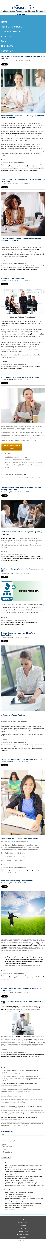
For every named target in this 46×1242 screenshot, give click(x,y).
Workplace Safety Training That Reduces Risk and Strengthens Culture (23, 1176)
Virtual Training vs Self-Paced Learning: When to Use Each (20, 1171)
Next (7, 1065)
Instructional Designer (23, 1234)
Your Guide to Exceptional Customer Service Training (21, 377)
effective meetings (13, 560)
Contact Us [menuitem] (7, 50)
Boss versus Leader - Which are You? (15, 1209)
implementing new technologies (12, 323)
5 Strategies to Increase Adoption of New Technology (19, 1200)
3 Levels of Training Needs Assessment (15, 1207)
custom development (36, 872)
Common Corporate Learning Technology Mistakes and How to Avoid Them (24, 1185)
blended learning (34, 1054)
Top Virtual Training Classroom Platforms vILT (17, 1201)
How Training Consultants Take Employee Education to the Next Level (23, 57)
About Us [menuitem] (6, 36)
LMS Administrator (33, 1056)
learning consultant (13, 166)
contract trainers (33, 265)
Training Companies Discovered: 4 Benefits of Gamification (18, 634)
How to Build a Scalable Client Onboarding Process (18, 1178)
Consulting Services (23, 1222)
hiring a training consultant (28, 166)
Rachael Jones (10, 60)
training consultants (11, 165)
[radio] (23, 1144)
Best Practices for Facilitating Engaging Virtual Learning (19, 1180)
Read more (32, 1080)
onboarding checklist (24, 558)
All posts (3, 1065)
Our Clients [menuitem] (7, 46)
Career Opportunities (10, 11)
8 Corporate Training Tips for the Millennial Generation (21, 759)
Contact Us (32, 11)
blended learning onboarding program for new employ (16, 748)
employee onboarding (13, 134)
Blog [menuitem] (3, 41)
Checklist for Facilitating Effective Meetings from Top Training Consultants (21, 489)
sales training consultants (30, 269)
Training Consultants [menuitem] (11, 26)
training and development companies (18, 746)
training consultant (11, 265)
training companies (33, 477)
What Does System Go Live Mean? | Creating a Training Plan (21, 1182)
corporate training (23, 477)
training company (34, 744)
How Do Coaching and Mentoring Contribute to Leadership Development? (24, 1198)
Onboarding (23, 1237)
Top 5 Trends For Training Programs (14, 1194)
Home (23, 1217)
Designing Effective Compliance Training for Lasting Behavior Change (23, 1169)
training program (37, 748)
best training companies (36, 746)
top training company (37, 558)
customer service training (8, 479)
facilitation (4, 560)
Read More (4, 160)
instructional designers (24, 622)
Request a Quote (22, 11)
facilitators (32, 556)
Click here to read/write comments (17, 162)
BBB (22, 624)
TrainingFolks (5, 624)
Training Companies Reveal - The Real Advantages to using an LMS (21, 989)
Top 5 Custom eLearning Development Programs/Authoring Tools (23, 957)
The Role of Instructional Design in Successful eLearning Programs (22, 1184)
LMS (8, 1056)
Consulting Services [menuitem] (11, 31)
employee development (30, 170)
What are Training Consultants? (13, 278)
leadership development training (17, 168)
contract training (30, 252)
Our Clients (23, 1225)
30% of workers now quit (16, 128)
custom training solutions (15, 170)
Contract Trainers (23, 1219)
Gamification (4, 750)
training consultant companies (20, 872)
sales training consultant (15, 269)
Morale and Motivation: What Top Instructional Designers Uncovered (23, 1203)
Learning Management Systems (18, 1056)
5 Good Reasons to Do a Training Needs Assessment (19, 1192)
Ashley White (10, 379)
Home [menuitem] (3, 22)
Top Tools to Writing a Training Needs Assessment (18, 1196)
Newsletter (40, 11)
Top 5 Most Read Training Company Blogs (17, 881)
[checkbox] (23, 1145)
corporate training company (25, 165)
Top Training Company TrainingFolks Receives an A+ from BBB (22, 570)
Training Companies (23, 1231)
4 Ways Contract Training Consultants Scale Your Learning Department (23, 180)
